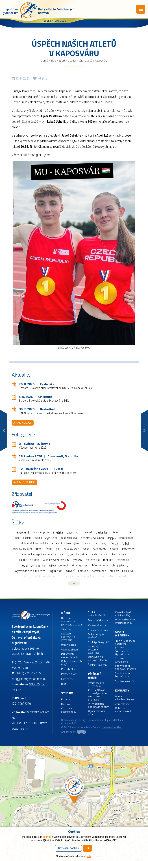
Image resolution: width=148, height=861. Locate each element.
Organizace (55, 571)
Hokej (86, 549)
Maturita (108, 560)
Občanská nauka (99, 565)
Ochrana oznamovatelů (123, 710)
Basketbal (102, 532)
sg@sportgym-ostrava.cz (30, 679)
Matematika (93, 560)
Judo (70, 554)
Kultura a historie (29, 560)
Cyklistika (51, 538)
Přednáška (127, 570)
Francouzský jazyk (22, 548)
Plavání (70, 571)
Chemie (27, 537)
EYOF (104, 543)
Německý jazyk (79, 565)
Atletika (42, 78)
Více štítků (74, 583)
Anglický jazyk (41, 532)
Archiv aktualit (22, 422)
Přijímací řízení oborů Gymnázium (98, 705)
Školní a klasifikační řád (97, 614)
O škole (66, 613)
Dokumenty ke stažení (96, 636)
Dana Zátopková (69, 537)
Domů (44, 60)
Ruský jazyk (49, 576)
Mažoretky (123, 560)
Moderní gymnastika (32, 566)
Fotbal (125, 543)
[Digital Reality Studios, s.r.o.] (81, 732)
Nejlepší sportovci (58, 565)
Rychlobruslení (66, 576)
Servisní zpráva (85, 576)
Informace (128, 549)
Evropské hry (92, 543)
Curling (38, 537)
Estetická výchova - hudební (33, 543)
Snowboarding (105, 576)
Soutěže (122, 576)
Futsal (38, 549)
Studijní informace (98, 630)
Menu (140, 9)
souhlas (47, 837)
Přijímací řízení (30, 576)
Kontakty (122, 690)
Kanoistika (81, 554)
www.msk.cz (20, 729)
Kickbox (105, 554)
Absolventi (23, 532)
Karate (93, 554)
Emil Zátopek (126, 537)
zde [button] (89, 856)
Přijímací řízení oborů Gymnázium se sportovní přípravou (98, 695)
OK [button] (87, 848)
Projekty (114, 571)
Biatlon (115, 532)
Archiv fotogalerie (24, 482)
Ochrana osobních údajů (73, 720)
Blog (53, 60)
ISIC (62, 554)
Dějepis (111, 538)
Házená (114, 549)
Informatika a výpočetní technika (39, 554)
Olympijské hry (120, 565)
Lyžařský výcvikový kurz (55, 560)
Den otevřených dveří (92, 538)
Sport (61, 60)
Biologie (127, 532)
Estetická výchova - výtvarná (67, 543)
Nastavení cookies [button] (111, 727)
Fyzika (49, 549)
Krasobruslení (119, 554)
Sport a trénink (122, 633)
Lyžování (77, 560)
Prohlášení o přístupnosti (101, 720)
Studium (67, 693)
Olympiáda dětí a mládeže (30, 571)
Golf (58, 549)
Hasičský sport (71, 549)
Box (17, 537)
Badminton (73, 532)
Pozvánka (83, 571)
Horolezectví (99, 549)
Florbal (114, 543)
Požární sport (99, 571)
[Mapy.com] (74, 803)
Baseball (87, 532)
